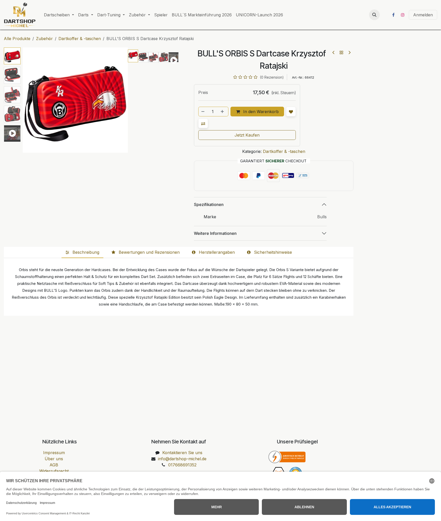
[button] (374, 14)
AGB (54, 464)
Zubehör (44, 38)
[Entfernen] (203, 111)
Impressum (54, 452)
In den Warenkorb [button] (260, 111)
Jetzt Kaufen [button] (247, 135)
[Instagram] (403, 15)
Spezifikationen (209, 204)
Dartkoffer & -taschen (79, 38)
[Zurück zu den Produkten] (341, 52)
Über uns (54, 458)
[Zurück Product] (333, 52)
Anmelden (423, 14)
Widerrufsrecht (54, 471)
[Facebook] (393, 15)
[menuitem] (59, 15)
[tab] (82, 252)
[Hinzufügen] (222, 111)
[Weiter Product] (349, 52)
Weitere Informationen (215, 233)
